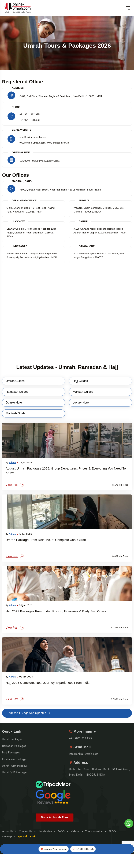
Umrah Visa (45, 831)
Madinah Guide (15, 413)
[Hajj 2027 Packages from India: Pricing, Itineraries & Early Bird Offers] (67, 583)
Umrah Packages (12, 739)
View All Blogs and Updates (27, 713)
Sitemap (7, 836)
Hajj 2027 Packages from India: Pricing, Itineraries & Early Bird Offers (56, 611)
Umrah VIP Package (14, 772)
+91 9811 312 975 (30, 114)
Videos (75, 831)
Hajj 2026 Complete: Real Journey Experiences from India (48, 682)
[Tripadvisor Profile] (53, 784)
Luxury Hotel (81, 402)
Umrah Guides (15, 381)
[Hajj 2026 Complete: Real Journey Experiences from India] (67, 654)
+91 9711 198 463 (30, 120)
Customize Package (14, 759)
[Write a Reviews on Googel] (53, 796)
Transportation (94, 831)
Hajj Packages (11, 752)
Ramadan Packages (14, 746)
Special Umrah (27, 836)
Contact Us (25, 831)
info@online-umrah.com (83, 754)
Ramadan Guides (17, 391)
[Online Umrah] (18, 8)
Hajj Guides (80, 381)
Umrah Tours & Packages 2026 (67, 45)
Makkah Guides (83, 391)
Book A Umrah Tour (54, 817)
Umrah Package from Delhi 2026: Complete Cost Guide (46, 540)
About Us (7, 831)
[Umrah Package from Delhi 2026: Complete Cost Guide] (67, 511)
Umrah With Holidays (15, 766)
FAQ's (61, 831)
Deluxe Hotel (14, 402)
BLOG (112, 831)
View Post (12, 484)
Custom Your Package (54, 849)
